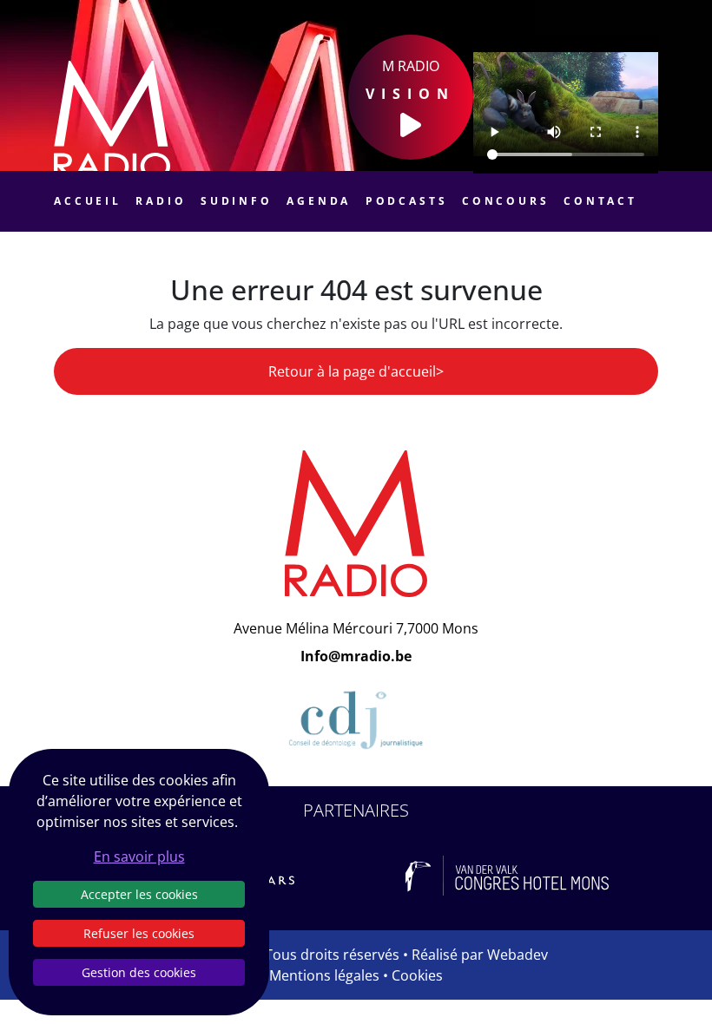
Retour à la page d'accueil (352, 371)
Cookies (417, 975)
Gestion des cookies (139, 972)
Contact (600, 201)
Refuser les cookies (138, 933)
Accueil (88, 201)
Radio (160, 201)
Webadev (517, 954)
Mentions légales (324, 975)
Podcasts (407, 201)
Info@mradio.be (356, 656)
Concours (506, 201)
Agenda (319, 201)
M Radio (410, 79)
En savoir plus (139, 856)
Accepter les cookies (139, 894)
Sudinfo (237, 201)
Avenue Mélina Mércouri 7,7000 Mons (356, 628)
